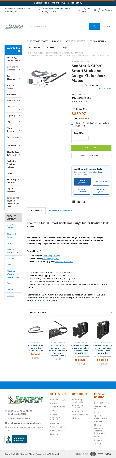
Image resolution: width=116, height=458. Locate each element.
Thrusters (11, 94)
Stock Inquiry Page (50, 259)
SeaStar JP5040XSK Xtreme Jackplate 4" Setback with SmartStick (102, 349)
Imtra (9, 243)
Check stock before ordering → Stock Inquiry (58, 2)
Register (108, 10)
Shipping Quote (100, 190)
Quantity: (79, 133)
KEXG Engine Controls (13, 181)
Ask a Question (82, 181)
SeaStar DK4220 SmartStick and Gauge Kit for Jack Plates (87, 55)
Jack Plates (12, 100)
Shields (10, 265)
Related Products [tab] (38, 312)
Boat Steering (11, 77)
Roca (9, 283)
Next (111, 313)
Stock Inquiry (98, 41)
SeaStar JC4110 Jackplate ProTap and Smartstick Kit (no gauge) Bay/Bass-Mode (58, 350)
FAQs (65, 47)
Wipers (10, 122)
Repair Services (11, 190)
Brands (56, 41)
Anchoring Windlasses (12, 59)
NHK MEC (11, 258)
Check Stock (101, 181)
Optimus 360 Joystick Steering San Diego (13, 202)
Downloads (55, 423)
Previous (107, 313)
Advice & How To (75, 41)
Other (9, 173)
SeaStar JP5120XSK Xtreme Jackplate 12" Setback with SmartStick (80, 349)
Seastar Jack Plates (53, 53)
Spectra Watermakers (13, 251)
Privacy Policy (56, 430)
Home (29, 53)
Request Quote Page (64, 261)
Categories (13, 47)
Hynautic (11, 289)
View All (10, 295)
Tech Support (35, 47)
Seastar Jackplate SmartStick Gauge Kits (46, 55)
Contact (52, 47)
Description (36, 210)
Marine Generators (12, 129)
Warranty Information (61, 210)
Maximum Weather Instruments (13, 274)
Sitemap (54, 434)
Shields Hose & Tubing (13, 153)
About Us (54, 414)
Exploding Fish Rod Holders (11, 164)
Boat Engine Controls (12, 68)
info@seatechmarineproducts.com (24, 423)
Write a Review (104, 88)
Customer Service (58, 427)
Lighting (11, 115)
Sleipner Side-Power (13, 235)
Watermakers (13, 107)
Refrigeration (13, 137)
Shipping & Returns (55, 418)
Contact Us (38, 300)
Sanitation (11, 146)
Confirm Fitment (82, 190)
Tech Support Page (51, 256)
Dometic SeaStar (11, 226)
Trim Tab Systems (11, 86)
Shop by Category (37, 41)
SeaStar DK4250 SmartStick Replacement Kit (35, 348)
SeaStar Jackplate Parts (73, 53)
